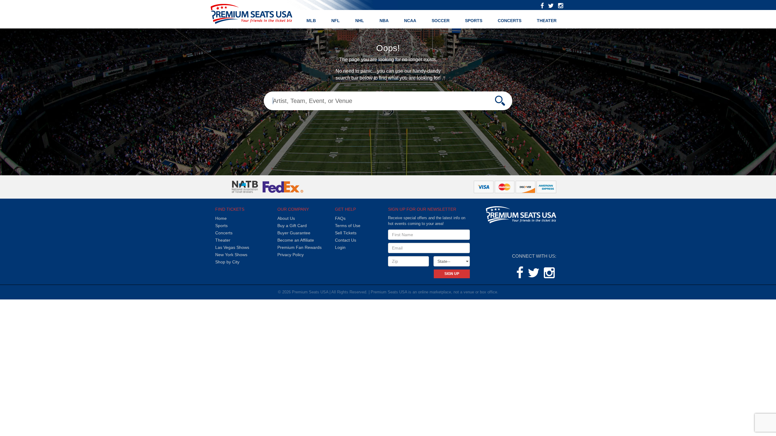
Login (340, 247)
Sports (221, 225)
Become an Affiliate (295, 240)
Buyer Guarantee (293, 232)
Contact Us (345, 240)
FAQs (340, 218)
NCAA (410, 20)
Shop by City (227, 261)
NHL (359, 20)
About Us (286, 218)
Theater (547, 20)
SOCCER (441, 20)
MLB (311, 20)
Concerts (509, 20)
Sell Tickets (345, 232)
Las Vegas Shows (232, 247)
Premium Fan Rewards (299, 247)
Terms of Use (347, 225)
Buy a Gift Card (292, 225)
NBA (384, 20)
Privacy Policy (290, 254)
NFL (335, 20)
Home (221, 218)
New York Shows (231, 254)
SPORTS (473, 20)
